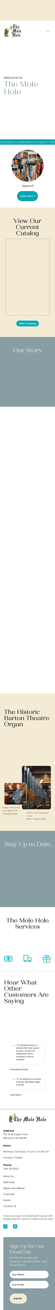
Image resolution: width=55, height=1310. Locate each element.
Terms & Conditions (31, 1219)
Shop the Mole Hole (26, 470)
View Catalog (27, 323)
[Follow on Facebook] (5, 1226)
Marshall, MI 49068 (15, 1138)
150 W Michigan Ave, (15, 1134)
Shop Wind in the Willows (26, 568)
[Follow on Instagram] (15, 1226)
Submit (18, 1298)
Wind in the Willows (14, 1188)
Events (7, 1200)
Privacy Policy (47, 1219)
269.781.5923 (11, 1168)
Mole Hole (8, 1182)
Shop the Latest (16, 126)
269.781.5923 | (24, 13)
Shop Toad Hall (26, 671)
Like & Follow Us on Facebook (26, 887)
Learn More (26, 196)
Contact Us (9, 1206)
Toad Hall (8, 1194)
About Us (8, 1176)
